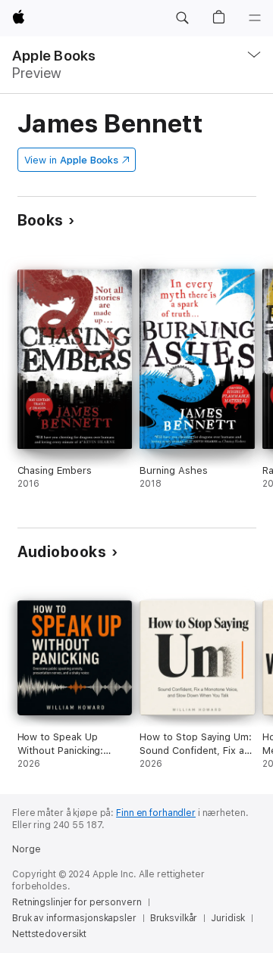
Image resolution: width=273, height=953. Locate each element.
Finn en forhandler (156, 813)
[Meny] (255, 18)
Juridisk (228, 918)
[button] (182, 18)
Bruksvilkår (174, 918)
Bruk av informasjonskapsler (74, 918)
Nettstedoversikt (49, 934)
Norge (26, 849)
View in (71, 160)
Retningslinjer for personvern (77, 902)
